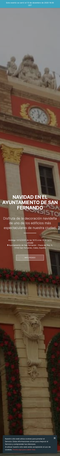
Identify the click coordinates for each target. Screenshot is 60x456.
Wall (59, 228)
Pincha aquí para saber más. (24, 450)
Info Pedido (30, 258)
